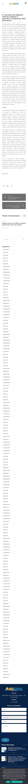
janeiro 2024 (6, 337)
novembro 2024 (6, 309)
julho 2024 (5, 320)
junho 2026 (5, 255)
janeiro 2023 (6, 371)
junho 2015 (5, 629)
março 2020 (5, 467)
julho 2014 (5, 660)
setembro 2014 (6, 654)
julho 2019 (5, 490)
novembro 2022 (6, 377)
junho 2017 (5, 561)
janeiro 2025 (6, 303)
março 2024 (5, 331)
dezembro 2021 (6, 408)
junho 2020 (5, 459)
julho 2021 (5, 422)
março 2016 (5, 603)
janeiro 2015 (6, 643)
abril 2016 (5, 600)
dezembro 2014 (6, 646)
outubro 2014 (6, 651)
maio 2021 (5, 428)
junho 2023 (5, 357)
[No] (26, 776)
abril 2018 (5, 532)
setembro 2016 (6, 586)
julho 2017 (5, 558)
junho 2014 (5, 663)
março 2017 (5, 569)
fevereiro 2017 (6, 572)
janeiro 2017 (6, 575)
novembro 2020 (6, 444)
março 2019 (5, 501)
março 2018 (5, 535)
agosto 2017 (6, 555)
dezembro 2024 (6, 306)
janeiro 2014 (6, 677)
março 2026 (5, 263)
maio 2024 (5, 326)
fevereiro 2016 (6, 606)
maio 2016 (5, 597)
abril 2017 (5, 566)
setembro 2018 (6, 518)
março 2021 (5, 433)
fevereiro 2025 (6, 300)
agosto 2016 (6, 589)
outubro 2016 (6, 583)
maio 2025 (5, 292)
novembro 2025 (6, 275)
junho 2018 (5, 527)
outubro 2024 (6, 311)
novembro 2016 (6, 580)
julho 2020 (5, 456)
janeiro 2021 (6, 439)
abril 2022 (5, 396)
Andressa (4, 22)
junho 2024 (5, 323)
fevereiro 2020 (6, 470)
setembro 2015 (6, 620)
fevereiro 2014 (6, 674)
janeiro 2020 (6, 473)
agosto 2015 (6, 623)
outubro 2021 (6, 413)
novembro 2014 (6, 648)
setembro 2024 (6, 314)
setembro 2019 (6, 484)
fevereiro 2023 (6, 368)
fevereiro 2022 (6, 402)
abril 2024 (5, 328)
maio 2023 (5, 360)
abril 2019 (5, 498)
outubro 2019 (6, 481)
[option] (14, 223)
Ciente (8, 781)
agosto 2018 (6, 521)
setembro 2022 (6, 382)
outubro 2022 (6, 379)
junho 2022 (5, 391)
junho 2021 (5, 425)
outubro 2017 (6, 549)
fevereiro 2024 (6, 334)
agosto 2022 (6, 385)
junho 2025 (5, 289)
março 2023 (5, 365)
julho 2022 (5, 388)
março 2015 (5, 637)
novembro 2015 (6, 614)
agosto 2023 (6, 351)
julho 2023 (5, 354)
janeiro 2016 (6, 609)
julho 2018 (5, 524)
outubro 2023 (6, 345)
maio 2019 (5, 496)
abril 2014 (5, 668)
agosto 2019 (6, 487)
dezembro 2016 (6, 578)
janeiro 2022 (6, 405)
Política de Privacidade (17, 781)
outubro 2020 (6, 447)
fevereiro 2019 (6, 504)
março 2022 (5, 399)
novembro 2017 (6, 546)
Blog (3, 12)
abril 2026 (5, 260)
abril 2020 (5, 464)
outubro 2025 (6, 277)
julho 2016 (5, 592)
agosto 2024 (6, 317)
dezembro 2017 (6, 544)
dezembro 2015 (6, 612)
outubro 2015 (6, 617)
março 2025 (5, 297)
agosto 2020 (6, 453)
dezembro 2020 (6, 442)
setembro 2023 (6, 348)
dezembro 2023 (6, 340)
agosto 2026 (6, 249)
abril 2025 (5, 294)
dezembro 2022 (6, 374)
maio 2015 (5, 631)
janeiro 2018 (6, 541)
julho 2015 (5, 626)
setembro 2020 (6, 450)
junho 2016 (5, 595)
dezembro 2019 (6, 476)
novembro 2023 (6, 343)
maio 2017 (5, 563)
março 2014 (5, 671)
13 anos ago (8, 22)
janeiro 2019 (6, 507)
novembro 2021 (6, 411)
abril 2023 (5, 362)
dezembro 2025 (6, 272)
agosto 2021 (6, 419)
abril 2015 (5, 634)
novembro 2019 (6, 478)
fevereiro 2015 (6, 640)
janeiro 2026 (6, 269)
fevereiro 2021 (6, 436)
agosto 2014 (6, 657)
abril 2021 (5, 430)
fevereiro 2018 (6, 538)
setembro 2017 (6, 552)
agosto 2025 (6, 283)
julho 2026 (5, 252)
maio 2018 (5, 529)
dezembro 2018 (6, 510)
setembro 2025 (6, 280)
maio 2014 (5, 665)
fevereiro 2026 (6, 266)
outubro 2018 (6, 515)
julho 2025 (5, 286)
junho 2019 (5, 493)
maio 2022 (5, 394)
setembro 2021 (6, 416)
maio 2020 (5, 461)
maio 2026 (5, 258)
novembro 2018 (6, 513)
